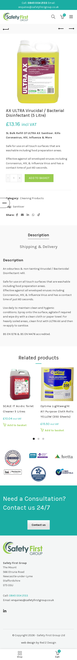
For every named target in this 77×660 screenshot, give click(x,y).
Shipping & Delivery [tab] (38, 246)
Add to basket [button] (16, 425)
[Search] (53, 17)
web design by (30, 642)
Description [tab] (38, 235)
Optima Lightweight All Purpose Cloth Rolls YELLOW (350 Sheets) (56, 411)
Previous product (61, 29)
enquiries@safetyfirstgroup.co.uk (38, 7)
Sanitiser (18, 206)
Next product (71, 29)
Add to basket (39, 178)
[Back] (6, 29)
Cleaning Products (32, 198)
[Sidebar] (5, 203)
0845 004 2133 (37, 2)
